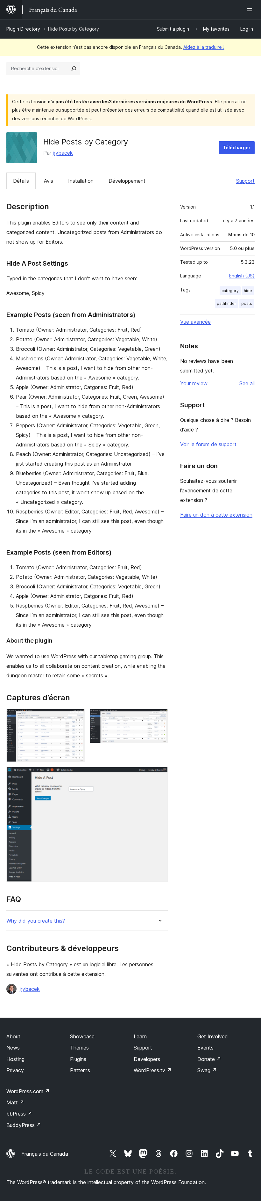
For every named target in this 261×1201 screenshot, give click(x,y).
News (13, 1047)
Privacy (15, 1070)
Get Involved (212, 1036)
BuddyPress (23, 1125)
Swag (207, 1070)
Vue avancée (195, 322)
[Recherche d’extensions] (73, 68)
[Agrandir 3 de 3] (159, 775)
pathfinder (226, 303)
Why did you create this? (35, 921)
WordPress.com (28, 1091)
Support (245, 181)
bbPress (19, 1113)
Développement (127, 181)
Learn (140, 1036)
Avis (48, 181)
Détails (21, 181)
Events (205, 1047)
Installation (81, 181)
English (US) (242, 275)
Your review (194, 383)
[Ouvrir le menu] (251, 9)
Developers (147, 1059)
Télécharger (236, 147)
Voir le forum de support (208, 444)
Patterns (80, 1070)
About (13, 1036)
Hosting (15, 1059)
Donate (209, 1059)
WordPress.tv (153, 1070)
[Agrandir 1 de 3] (76, 717)
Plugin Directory (23, 29)
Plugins (78, 1059)
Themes (79, 1047)
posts (246, 303)
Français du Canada (44, 1154)
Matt (15, 1102)
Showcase (82, 1036)
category (230, 290)
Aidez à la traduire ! (203, 47)
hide (248, 290)
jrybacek (63, 153)
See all (247, 383)
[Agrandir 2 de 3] (159, 717)
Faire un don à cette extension (216, 515)
